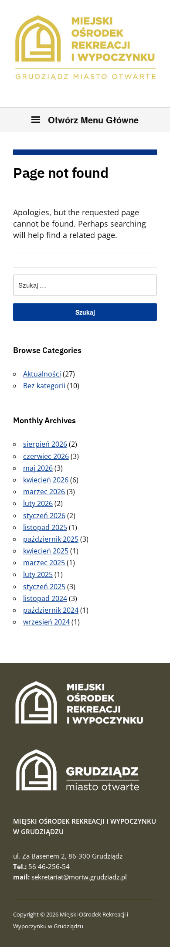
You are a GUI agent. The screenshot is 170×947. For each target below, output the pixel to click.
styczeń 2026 (44, 515)
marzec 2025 (44, 562)
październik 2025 (50, 539)
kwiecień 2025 (45, 551)
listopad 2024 (45, 598)
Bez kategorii (44, 385)
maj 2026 (38, 468)
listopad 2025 (45, 527)
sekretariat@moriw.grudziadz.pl (78, 876)
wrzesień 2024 (46, 622)
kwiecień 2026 (45, 480)
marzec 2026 (44, 491)
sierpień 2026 (45, 444)
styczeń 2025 (44, 586)
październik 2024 (50, 610)
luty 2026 (38, 503)
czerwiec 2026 (46, 456)
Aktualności (42, 374)
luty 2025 (38, 574)
